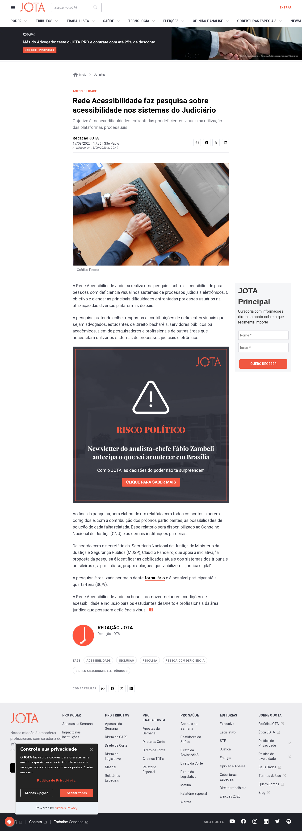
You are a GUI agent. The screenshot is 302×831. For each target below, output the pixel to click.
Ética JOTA (267, 732)
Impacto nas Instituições (71, 734)
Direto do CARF (116, 737)
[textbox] (73, 7)
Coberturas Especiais (228, 777)
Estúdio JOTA (269, 724)
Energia (225, 758)
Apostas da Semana (77, 724)
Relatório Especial (149, 769)
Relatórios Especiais (112, 778)
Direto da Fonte (154, 750)
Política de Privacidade (267, 743)
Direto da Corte (116, 745)
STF (223, 741)
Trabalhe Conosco (69, 822)
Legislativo (228, 732)
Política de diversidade (267, 756)
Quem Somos (269, 784)
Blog (262, 792)
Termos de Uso (270, 776)
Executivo (227, 724)
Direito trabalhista (233, 788)
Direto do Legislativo (113, 756)
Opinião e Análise (233, 766)
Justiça (225, 749)
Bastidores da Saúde (190, 739)
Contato (35, 822)
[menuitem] (19, 21)
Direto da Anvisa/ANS (189, 752)
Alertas (185, 802)
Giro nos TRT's (153, 759)
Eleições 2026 (230, 796)
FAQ (13, 822)
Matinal (110, 767)
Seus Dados (267, 767)
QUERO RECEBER (263, 364)
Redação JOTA (86, 138)
